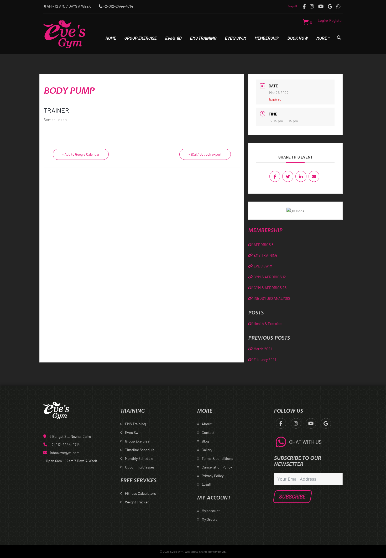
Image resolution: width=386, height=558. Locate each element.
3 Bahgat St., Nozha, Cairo (70, 436)
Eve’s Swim (236, 37)
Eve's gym (176, 551)
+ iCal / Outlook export (205, 154)
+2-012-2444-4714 (65, 444)
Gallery (207, 450)
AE (224, 551)
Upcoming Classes (140, 467)
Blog (205, 441)
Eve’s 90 (173, 38)
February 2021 (265, 359)
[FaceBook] (304, 6)
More (321, 37)
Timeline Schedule (139, 450)
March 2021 (263, 348)
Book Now (297, 37)
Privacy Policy (212, 475)
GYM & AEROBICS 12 (270, 277)
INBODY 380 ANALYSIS (272, 298)
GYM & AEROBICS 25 (270, 287)
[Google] (330, 6)
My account (211, 510)
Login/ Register (330, 20)
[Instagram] (312, 6)
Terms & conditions (217, 458)
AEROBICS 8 (263, 244)
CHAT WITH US (305, 442)
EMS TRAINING (266, 255)
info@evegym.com (65, 452)
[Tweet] (287, 176)
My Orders (209, 519)
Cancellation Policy (217, 467)
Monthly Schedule (139, 458)
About (207, 424)
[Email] (314, 176)
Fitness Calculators (140, 493)
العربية (292, 6)
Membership (266, 37)
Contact (208, 432)
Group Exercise (140, 37)
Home (110, 37)
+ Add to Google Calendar (81, 154)
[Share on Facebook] (274, 176)
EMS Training (203, 37)
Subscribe (292, 496)
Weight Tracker (137, 502)
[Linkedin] (300, 176)
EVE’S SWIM (263, 266)
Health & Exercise (267, 323)
